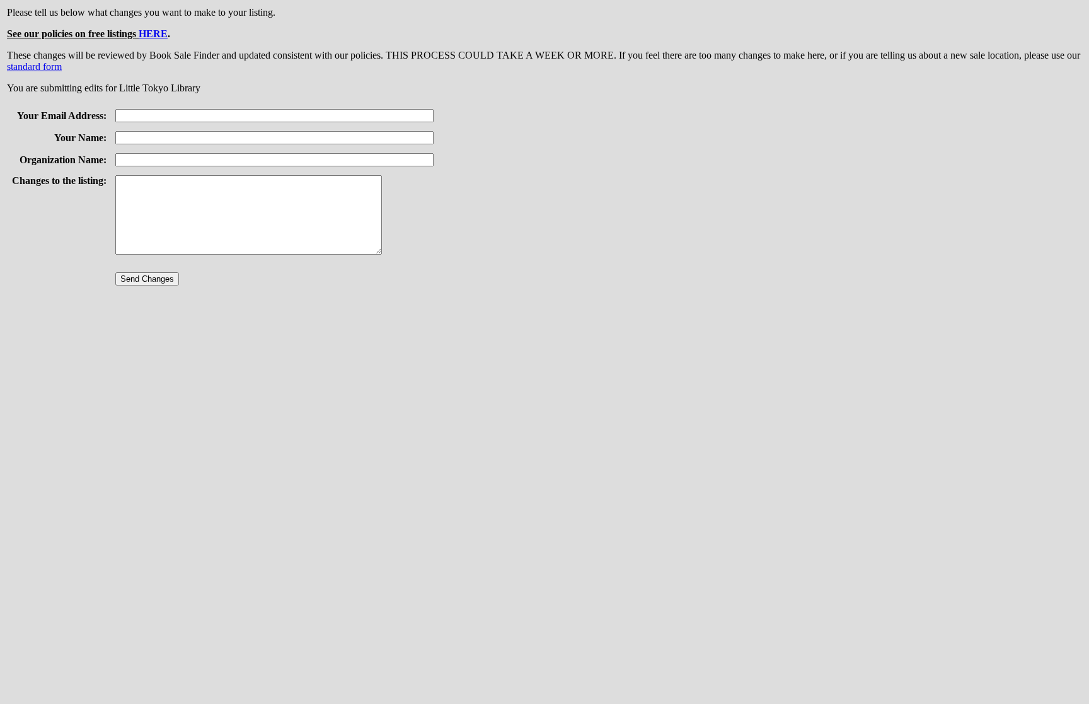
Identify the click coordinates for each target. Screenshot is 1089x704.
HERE (153, 33)
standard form (34, 66)
